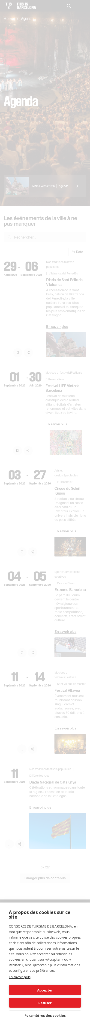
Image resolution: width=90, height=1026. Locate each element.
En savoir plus (19, 976)
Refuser (45, 1002)
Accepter (45, 990)
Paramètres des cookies (45, 1015)
